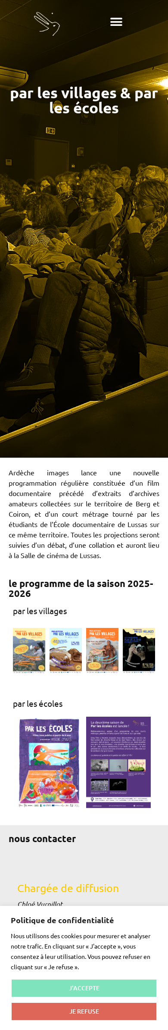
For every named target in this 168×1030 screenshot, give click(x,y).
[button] (116, 22)
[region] (84, 968)
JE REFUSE (84, 1011)
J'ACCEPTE (84, 988)
